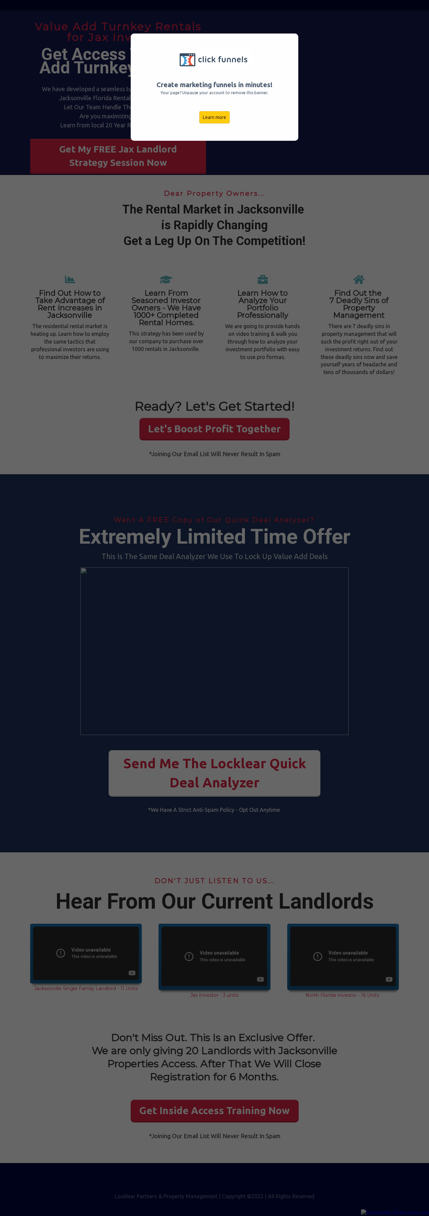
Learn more (214, 117)
